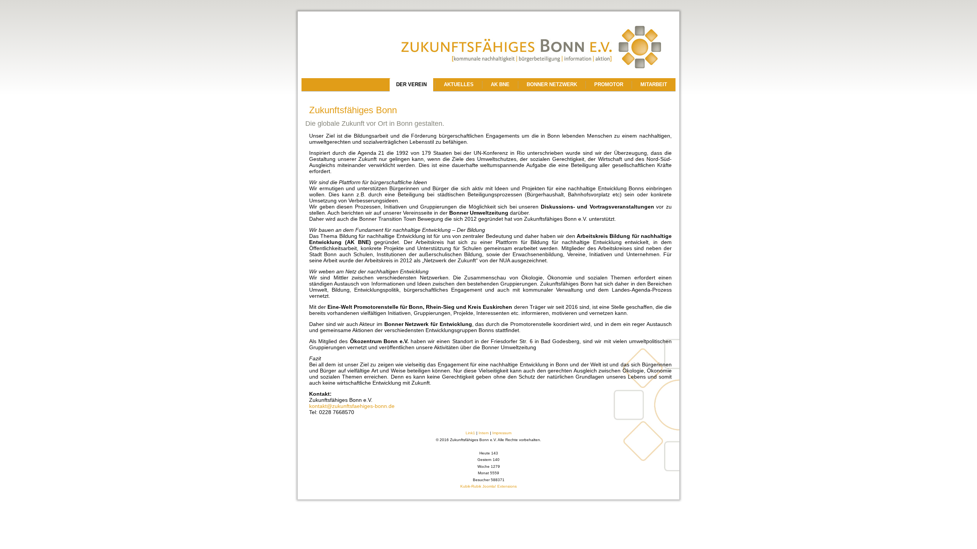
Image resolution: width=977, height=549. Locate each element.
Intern (484, 433)
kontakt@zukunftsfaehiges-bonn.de (352, 406)
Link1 (470, 433)
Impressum (501, 433)
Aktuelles (459, 84)
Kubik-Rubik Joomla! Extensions (488, 486)
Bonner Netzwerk (552, 84)
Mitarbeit (653, 84)
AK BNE (500, 84)
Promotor (608, 84)
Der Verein (411, 84)
